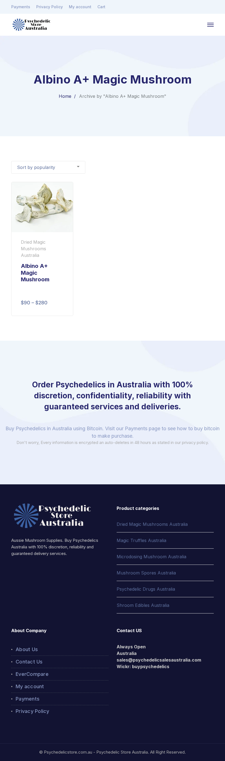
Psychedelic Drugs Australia (146, 589)
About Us (27, 649)
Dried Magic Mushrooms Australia (152, 524)
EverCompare (32, 674)
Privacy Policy (49, 6)
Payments (20, 6)
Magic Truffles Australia (141, 540)
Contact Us (29, 662)
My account (80, 6)
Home (65, 96)
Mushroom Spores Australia (146, 573)
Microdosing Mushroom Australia (151, 556)
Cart (101, 6)
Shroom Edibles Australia (143, 605)
